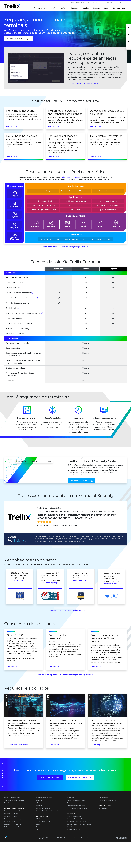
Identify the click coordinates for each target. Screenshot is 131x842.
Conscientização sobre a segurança (79, 824)
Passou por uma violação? (80, 2)
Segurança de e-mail (11, 821)
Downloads (71, 803)
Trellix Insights (12, 308)
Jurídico (76, 838)
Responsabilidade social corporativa (48, 811)
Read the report (49, 583)
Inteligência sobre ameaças (13, 819)
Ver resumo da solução (80, 481)
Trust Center (71, 827)
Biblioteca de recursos (74, 816)
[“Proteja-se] (37, 298)
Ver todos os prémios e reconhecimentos (64, 610)
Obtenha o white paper (18, 745)
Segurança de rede (10, 816)
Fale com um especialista (50, 777)
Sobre (106, 8)
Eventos (38, 829)
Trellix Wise (8, 803)
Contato (109, 2)
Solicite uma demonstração (108, 800)
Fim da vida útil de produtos (76, 805)
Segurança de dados (11, 813)
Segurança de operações (12, 824)
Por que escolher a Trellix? (44, 8)
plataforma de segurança (70, 177)
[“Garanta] (33, 324)
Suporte (98, 2)
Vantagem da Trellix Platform (14, 800)
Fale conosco (103, 797)
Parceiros (85, 8)
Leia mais (11, 666)
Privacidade (68, 838)
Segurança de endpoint (12, 811)
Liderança (39, 803)
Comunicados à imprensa (44, 821)
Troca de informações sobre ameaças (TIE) (23, 313)
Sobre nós (39, 800)
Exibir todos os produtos (13, 827)
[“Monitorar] (20, 288)
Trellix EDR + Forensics (15, 334)
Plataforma (63, 8)
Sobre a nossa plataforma (12, 797)
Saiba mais (10, 127)
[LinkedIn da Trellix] (117, 838)
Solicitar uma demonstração (18, 39)
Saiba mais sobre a (64, 247)
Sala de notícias (41, 819)
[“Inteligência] (19, 308)
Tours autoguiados (73, 829)
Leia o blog (54, 745)
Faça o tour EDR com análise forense (83, 84)
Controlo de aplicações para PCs (19, 324)
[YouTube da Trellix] (120, 838)
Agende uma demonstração (79, 777)
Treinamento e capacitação (76, 821)
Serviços (74, 8)
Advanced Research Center (76, 819)
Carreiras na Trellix (42, 808)
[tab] (54, 547)
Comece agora (119, 8)
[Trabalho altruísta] (125, 838)
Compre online (103, 808)
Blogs (38, 824)
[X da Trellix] (122, 838)
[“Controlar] (32, 293)
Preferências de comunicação (77, 808)
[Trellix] (5, 837)
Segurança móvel (13, 348)
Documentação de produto (76, 800)
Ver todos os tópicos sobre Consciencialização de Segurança (64, 675)
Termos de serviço (87, 838)
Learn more (18, 580)
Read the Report (110, 584)
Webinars (39, 827)
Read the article (79, 580)
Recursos (96, 8)
